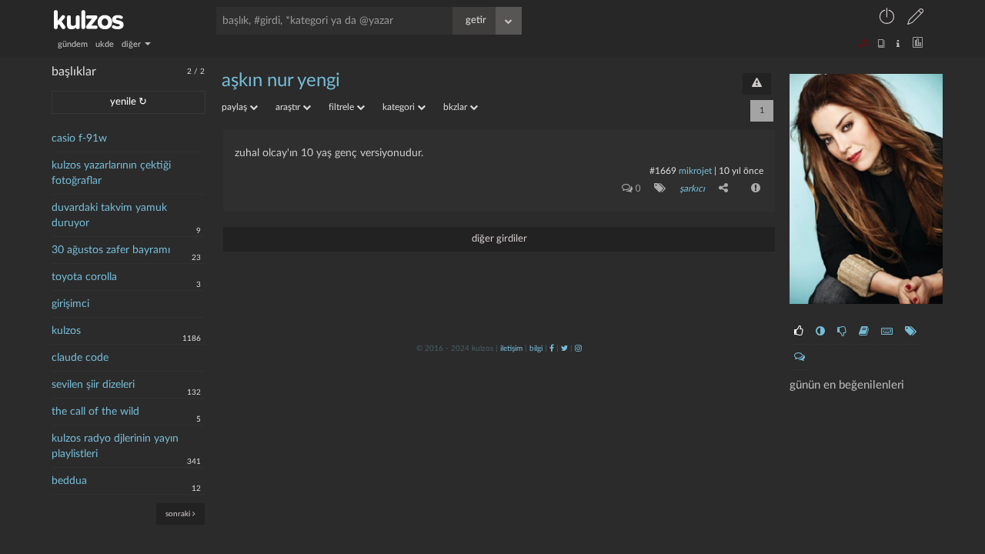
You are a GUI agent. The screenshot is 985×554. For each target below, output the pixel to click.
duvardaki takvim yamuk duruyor (109, 215)
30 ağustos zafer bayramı (111, 250)
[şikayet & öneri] (757, 84)
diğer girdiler (499, 239)
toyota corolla (84, 277)
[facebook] (551, 348)
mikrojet (695, 170)
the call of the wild (95, 411)
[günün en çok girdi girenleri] (886, 331)
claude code (80, 357)
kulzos (66, 330)
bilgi (536, 348)
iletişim (511, 348)
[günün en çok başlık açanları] (910, 331)
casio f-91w (79, 138)
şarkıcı (692, 188)
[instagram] (578, 348)
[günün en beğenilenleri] (799, 331)
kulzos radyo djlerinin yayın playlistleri (115, 446)
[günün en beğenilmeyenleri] (842, 331)
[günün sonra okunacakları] (863, 331)
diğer (132, 44)
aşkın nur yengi (281, 81)
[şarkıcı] (657, 187)
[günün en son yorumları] (800, 357)
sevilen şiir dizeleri (93, 384)
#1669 (662, 170)
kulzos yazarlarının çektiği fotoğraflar (111, 173)
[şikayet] (754, 187)
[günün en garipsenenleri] (820, 331)
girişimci (70, 304)
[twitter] (564, 348)
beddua (69, 481)
